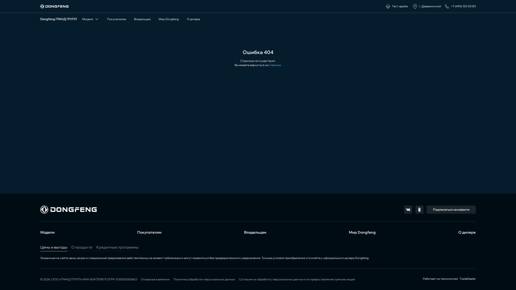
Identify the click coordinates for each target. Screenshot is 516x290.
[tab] (53, 247)
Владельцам (142, 19)
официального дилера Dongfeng (345, 258)
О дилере (193, 19)
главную (275, 65)
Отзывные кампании (155, 279)
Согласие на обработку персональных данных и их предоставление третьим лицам (297, 279)
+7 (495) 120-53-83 (463, 6)
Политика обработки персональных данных (204, 279)
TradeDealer (467, 279)
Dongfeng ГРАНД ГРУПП (58, 19)
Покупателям (116, 19)
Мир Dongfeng (169, 19)
